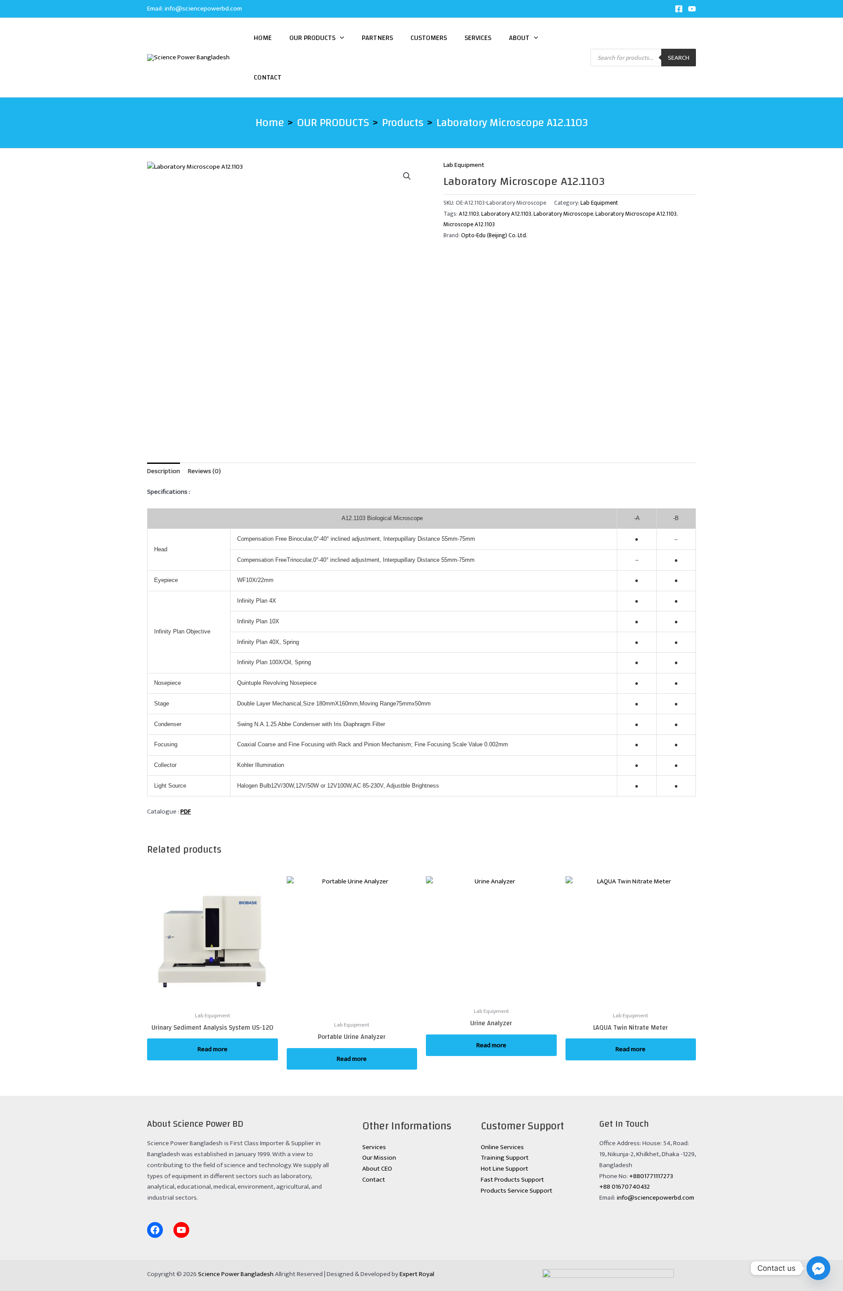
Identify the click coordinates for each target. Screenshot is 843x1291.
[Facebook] (679, 9)
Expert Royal (417, 1274)
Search (678, 57)
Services (478, 37)
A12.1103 (469, 214)
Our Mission (379, 1157)
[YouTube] (692, 9)
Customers (429, 37)
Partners (377, 37)
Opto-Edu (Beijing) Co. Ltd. (494, 235)
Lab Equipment (463, 164)
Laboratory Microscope (563, 214)
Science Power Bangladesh (236, 1274)
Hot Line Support (504, 1168)
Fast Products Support (512, 1179)
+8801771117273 (651, 1176)
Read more (212, 1049)
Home (263, 37)
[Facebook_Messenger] (818, 1268)
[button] (339, 37)
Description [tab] (163, 471)
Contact (267, 77)
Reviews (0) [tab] (204, 471)
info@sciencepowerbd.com (203, 8)
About (519, 37)
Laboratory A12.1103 (506, 214)
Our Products (312, 37)
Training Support (505, 1157)
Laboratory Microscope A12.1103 (636, 214)
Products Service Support (516, 1190)
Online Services (502, 1147)
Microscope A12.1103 (469, 224)
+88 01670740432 (624, 1186)
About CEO (377, 1168)
